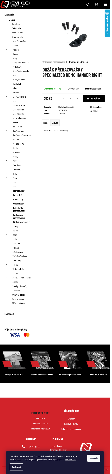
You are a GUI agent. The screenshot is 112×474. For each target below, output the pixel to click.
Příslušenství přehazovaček (19, 216)
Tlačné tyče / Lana (20, 256)
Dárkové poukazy (19, 298)
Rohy (14, 182)
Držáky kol (17, 83)
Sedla (15, 239)
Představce (17, 165)
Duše (14, 75)
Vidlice (15, 264)
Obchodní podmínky (40, 423)
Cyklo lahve (17, 66)
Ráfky (15, 173)
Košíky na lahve (19, 105)
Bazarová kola (17, 32)
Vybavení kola (17, 36)
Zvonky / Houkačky (20, 286)
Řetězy (15, 226)
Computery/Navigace (21, 62)
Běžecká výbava (18, 303)
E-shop (12, 19)
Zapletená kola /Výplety (22, 277)
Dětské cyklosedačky (21, 71)
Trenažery (17, 260)
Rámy (15, 178)
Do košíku (96, 98)
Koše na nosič (18, 109)
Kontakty (71, 418)
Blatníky (16, 49)
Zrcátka (16, 281)
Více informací (70, 459)
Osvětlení (16, 152)
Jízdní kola (16, 24)
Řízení (15, 234)
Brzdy (15, 58)
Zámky (15, 273)
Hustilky (16, 92)
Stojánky (16, 247)
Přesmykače (18, 194)
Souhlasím (94, 458)
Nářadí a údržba (19, 126)
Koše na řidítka (18, 113)
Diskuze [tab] (55, 122)
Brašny (15, 53)
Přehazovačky (18, 190)
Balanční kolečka (19, 41)
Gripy (15, 88)
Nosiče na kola (18, 130)
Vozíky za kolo (18, 269)
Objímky (16, 139)
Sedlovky (16, 243)
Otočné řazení (18, 203)
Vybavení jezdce (18, 294)
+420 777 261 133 (34, 446)
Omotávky (16, 147)
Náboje (15, 122)
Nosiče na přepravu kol (22, 135)
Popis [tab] (45, 122)
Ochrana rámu (18, 143)
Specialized (96, 88)
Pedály (15, 156)
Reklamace (40, 418)
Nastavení (16, 467)
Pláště (15, 160)
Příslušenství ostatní (21, 222)
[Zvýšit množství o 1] (77, 98)
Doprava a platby (71, 423)
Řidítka (15, 230)
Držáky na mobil (19, 79)
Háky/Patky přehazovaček (19, 209)
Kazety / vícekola (19, 96)
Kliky (14, 100)
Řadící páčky (18, 199)
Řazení (15, 186)
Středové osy (18, 251)
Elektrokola (16, 28)
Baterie (15, 45)
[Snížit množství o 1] (63, 98)
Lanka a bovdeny (19, 118)
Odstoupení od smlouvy (40, 428)
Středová (16, 290)
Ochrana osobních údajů (71, 428)
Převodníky (17, 169)
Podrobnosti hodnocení (77, 61)
